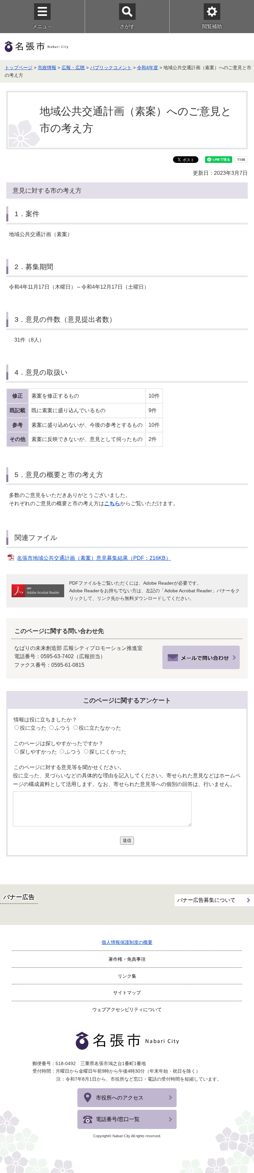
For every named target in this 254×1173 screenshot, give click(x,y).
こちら (112, 503)
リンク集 (127, 976)
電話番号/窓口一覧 (118, 1119)
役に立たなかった (100, 728)
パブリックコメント (111, 67)
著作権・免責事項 (127, 959)
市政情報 (47, 67)
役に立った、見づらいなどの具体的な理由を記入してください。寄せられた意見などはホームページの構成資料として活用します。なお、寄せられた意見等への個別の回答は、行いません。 (126, 780)
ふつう (62, 728)
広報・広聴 (73, 67)
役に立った (33, 728)
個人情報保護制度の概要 (127, 942)
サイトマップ (127, 992)
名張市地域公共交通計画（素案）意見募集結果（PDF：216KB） (94, 558)
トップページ (18, 67)
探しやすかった (38, 752)
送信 (127, 840)
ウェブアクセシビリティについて (127, 1009)
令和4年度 (147, 67)
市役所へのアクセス (120, 1097)
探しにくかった (107, 752)
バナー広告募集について (206, 900)
